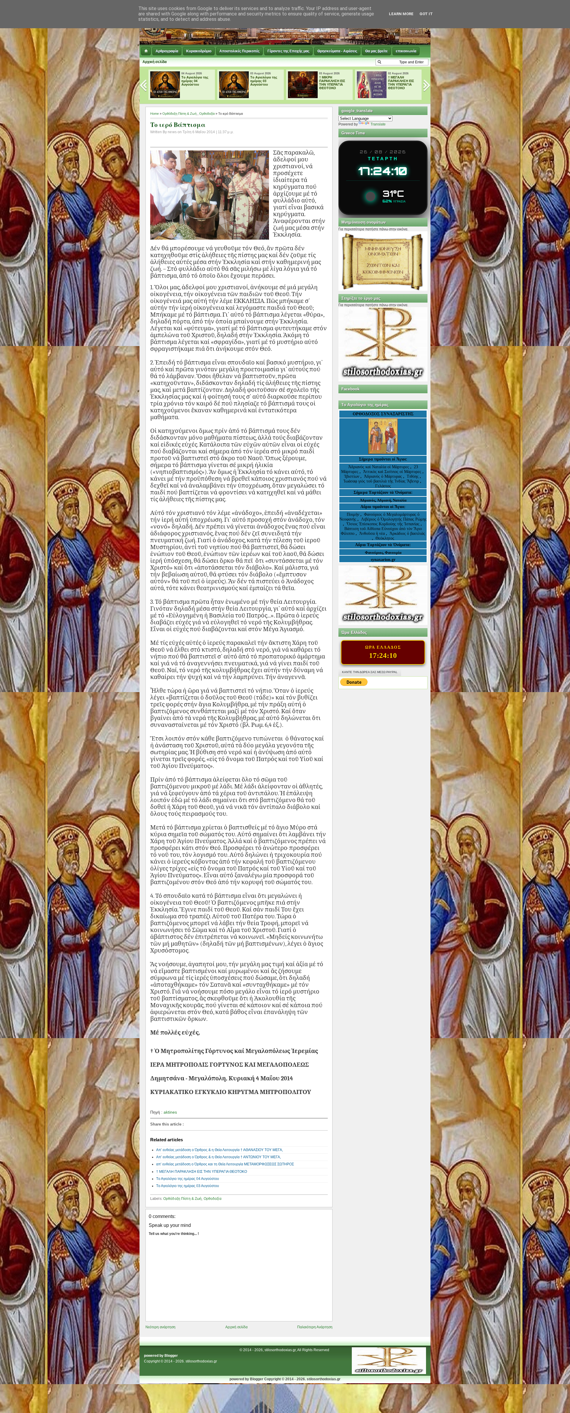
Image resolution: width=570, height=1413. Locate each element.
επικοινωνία (406, 51)
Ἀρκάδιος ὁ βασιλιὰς (407, 533)
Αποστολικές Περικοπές (239, 51)
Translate (378, 124)
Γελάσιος (383, 486)
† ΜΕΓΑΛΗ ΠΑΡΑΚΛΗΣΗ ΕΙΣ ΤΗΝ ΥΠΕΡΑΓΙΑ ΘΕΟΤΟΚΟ (383, 83)
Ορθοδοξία (207, 113)
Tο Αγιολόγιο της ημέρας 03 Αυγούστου (245, 81)
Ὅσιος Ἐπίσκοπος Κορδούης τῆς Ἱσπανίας (382, 524)
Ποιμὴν (353, 514)
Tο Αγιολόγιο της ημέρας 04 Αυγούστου (176, 81)
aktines (170, 1112)
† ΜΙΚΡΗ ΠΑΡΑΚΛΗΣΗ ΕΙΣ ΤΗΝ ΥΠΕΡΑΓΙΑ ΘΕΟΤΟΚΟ (314, 83)
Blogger (171, 1356)
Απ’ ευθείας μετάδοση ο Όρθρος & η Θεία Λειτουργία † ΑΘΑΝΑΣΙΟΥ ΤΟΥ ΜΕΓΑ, (219, 1150)
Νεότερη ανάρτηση (160, 1327)
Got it (426, 14)
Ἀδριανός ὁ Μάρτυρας (383, 476)
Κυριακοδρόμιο (198, 51)
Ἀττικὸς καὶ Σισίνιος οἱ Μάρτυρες (392, 471)
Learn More (401, 14)
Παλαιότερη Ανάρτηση (314, 1327)
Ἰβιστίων (352, 476)
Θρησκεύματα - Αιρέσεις (337, 51)
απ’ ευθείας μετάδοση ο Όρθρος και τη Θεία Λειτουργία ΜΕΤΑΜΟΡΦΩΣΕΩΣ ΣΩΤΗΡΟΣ (225, 1164)
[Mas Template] (389, 1373)
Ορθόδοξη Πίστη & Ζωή (179, 113)
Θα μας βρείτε (376, 51)
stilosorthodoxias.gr (201, 1361)
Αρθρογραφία (167, 51)
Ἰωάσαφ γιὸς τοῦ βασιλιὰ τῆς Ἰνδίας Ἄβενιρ (381, 481)
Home (154, 113)
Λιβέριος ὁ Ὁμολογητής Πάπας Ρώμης (394, 519)
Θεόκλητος (385, 538)
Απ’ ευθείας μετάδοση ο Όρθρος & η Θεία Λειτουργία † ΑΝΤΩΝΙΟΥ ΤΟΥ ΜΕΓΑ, (218, 1157)
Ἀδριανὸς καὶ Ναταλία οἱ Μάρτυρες (379, 467)
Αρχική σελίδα (154, 62)
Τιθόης (413, 476)
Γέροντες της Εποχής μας (288, 51)
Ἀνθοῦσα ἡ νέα (372, 533)
